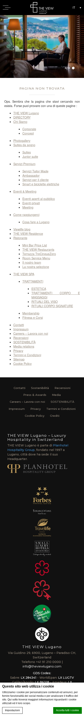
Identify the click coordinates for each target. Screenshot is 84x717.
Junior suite (30, 156)
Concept (28, 133)
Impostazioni (12, 710)
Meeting (27, 207)
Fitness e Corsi (32, 317)
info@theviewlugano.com (42, 666)
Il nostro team (31, 262)
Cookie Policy (22, 363)
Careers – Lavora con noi (30, 333)
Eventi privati (31, 203)
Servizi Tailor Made (35, 171)
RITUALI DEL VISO (44, 301)
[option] (42, 46)
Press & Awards (34, 394)
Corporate (29, 129)
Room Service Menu (36, 258)
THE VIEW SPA (23, 274)
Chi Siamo (20, 121)
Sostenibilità (40, 388)
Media (56, 394)
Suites (26, 152)
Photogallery (21, 140)
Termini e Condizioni (27, 355)
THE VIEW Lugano (26, 113)
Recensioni (20, 338)
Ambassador (31, 175)
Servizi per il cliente (35, 180)
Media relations (23, 346)
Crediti (54, 415)
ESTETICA (38, 288)
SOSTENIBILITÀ (24, 342)
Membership (30, 313)
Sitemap (19, 359)
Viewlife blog (21, 229)
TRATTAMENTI (32, 281)
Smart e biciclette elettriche (40, 184)
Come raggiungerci (26, 214)
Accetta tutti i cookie (67, 710)
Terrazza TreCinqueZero (39, 254)
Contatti (18, 325)
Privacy (18, 350)
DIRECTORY (22, 117)
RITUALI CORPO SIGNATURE (52, 306)
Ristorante (20, 238)
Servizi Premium (24, 164)
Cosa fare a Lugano (36, 222)
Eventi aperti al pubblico (38, 199)
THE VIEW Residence (28, 233)
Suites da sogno (24, 145)
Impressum (21, 329)
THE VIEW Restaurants (38, 249)
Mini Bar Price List (34, 245)
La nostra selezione (35, 267)
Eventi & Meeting (24, 191)
